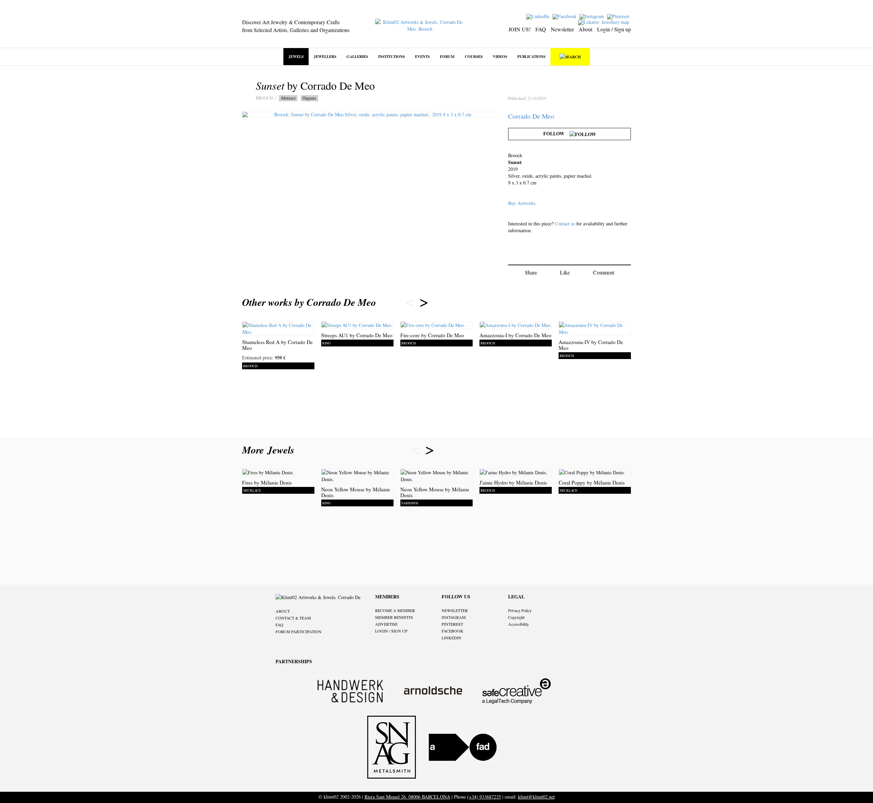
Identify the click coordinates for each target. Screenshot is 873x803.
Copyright (516, 617)
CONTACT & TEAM (293, 618)
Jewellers (325, 56)
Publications (531, 56)
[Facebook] (565, 16)
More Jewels (270, 450)
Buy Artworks (521, 203)
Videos (500, 56)
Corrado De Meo (531, 116)
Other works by (309, 302)
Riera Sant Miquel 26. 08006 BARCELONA (407, 796)
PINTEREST (452, 624)
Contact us (565, 223)
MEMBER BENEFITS (394, 617)
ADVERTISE (386, 624)
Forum (447, 56)
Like (565, 272)
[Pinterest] (619, 16)
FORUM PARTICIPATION (299, 631)
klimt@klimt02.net (536, 796)
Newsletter (562, 29)
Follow (556, 133)
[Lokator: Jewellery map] (604, 21)
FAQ (540, 29)
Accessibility (518, 624)
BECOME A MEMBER (395, 610)
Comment (603, 272)
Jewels (296, 56)
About (585, 29)
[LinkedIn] (538, 16)
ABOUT (283, 611)
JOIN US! (519, 29)
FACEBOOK (452, 631)
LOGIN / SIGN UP (391, 631)
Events (422, 56)
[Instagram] (592, 16)
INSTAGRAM (454, 617)
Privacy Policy (520, 610)
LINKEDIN (451, 637)
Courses (474, 56)
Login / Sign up (614, 29)
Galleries (357, 56)
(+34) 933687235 (484, 796)
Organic (309, 98)
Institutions (391, 56)
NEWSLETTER (455, 610)
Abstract (288, 98)
